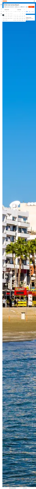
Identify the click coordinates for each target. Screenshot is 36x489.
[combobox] (10, 6)
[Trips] (1, 11)
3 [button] (8, 13)
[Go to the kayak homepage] (5, 1)
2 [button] (22, 13)
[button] (1, 1)
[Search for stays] (1, 4)
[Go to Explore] (1, 8)
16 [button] (6, 16)
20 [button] (17, 18)
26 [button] (11, 18)
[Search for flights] (1, 3)
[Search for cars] (1, 6)
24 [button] (8, 18)
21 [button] (3, 18)
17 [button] (8, 16)
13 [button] (17, 16)
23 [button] (6, 18)
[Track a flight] (1, 9)
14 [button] (3, 16)
